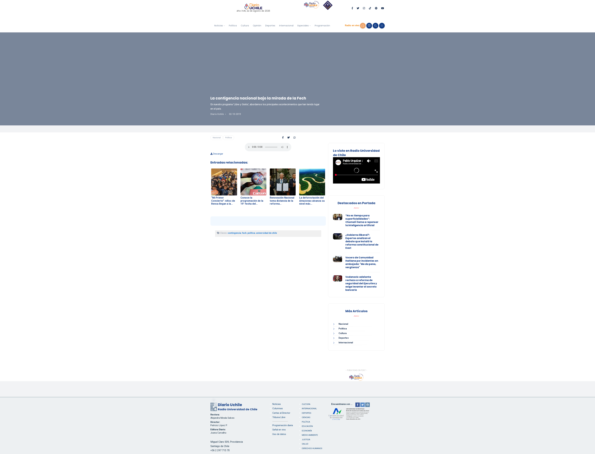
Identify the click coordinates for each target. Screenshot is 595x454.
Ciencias (306, 417)
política (251, 233)
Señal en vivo (279, 429)
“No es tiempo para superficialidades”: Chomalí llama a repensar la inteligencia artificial (361, 220)
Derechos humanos (312, 448)
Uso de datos (279, 434)
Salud (305, 444)
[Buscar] (375, 26)
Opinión (257, 25)
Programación (322, 25)
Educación (307, 426)
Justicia (306, 439)
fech (244, 233)
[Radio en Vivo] (363, 26)
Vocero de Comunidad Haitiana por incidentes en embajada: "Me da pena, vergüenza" (361, 262)
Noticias (218, 25)
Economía (307, 431)
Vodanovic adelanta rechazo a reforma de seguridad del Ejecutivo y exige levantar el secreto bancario (361, 283)
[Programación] (369, 26)
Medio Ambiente (310, 435)
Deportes (270, 25)
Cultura (245, 25)
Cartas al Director (281, 413)
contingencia (234, 233)
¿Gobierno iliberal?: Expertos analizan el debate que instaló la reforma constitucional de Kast (361, 241)
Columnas (277, 408)
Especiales (303, 25)
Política (233, 25)
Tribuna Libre (278, 417)
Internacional (286, 25)
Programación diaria (282, 425)
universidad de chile (266, 233)
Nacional (217, 137)
